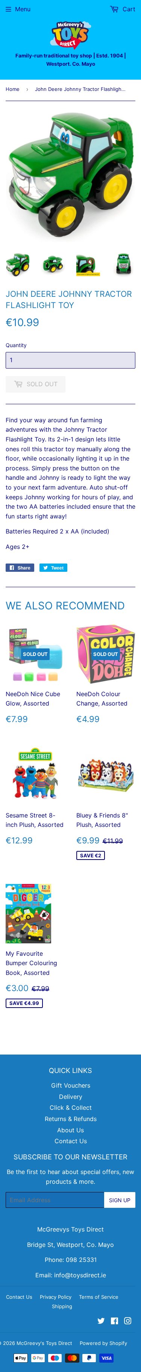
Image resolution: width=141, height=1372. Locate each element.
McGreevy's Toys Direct (44, 1343)
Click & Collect (71, 1107)
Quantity (16, 345)
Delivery (70, 1096)
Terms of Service (98, 1297)
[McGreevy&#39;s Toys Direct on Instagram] (128, 1321)
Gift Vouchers (70, 1085)
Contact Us (71, 1141)
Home (13, 89)
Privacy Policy (55, 1297)
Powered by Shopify (103, 1343)
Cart (128, 9)
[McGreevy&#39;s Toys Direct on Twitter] (101, 1321)
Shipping (62, 1306)
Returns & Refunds (71, 1119)
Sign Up (119, 1200)
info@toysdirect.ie (80, 1275)
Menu (22, 9)
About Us (70, 1130)
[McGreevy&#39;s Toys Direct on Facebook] (114, 1321)
